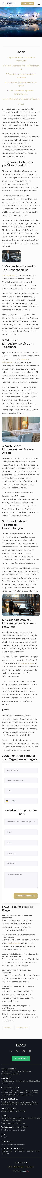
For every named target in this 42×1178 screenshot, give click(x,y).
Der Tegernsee (8, 275)
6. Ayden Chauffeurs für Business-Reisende (21, 99)
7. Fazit (21, 104)
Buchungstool (14, 943)
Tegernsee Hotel (22, 1027)
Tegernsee (8, 1027)
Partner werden (7, 1141)
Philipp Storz (6, 30)
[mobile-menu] (38, 3)
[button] (7, 801)
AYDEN (24, 30)
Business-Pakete (27, 663)
